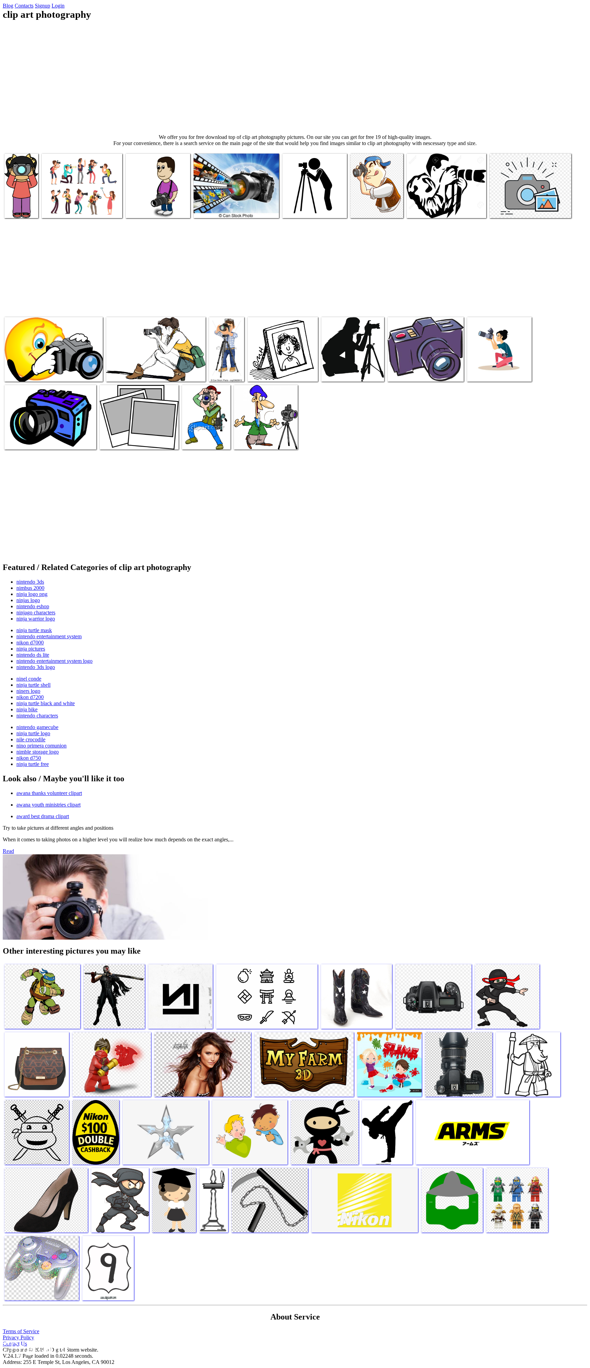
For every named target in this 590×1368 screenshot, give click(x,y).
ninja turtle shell (33, 685)
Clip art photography (63, 208)
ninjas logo (28, 600)
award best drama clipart (42, 816)
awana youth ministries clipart (48, 805)
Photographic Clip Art (270, 372)
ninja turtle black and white (45, 703)
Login (58, 6)
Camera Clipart (21, 440)
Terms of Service (21, 1331)
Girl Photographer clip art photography (19, 200)
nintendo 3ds (30, 582)
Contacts (24, 6)
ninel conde (28, 679)
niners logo (28, 691)
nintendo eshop (32, 606)
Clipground (34, 1347)
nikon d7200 (30, 697)
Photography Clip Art (122, 440)
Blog (8, 6)
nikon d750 (28, 758)
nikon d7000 (30, 642)
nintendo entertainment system (49, 636)
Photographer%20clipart (431, 208)
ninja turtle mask (34, 630)
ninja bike (27, 709)
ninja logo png (31, 594)
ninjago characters (35, 612)
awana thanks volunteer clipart (49, 793)
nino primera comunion (41, 746)
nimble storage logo (37, 752)
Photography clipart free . (31, 372)
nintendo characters (37, 715)
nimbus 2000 (30, 588)
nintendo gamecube (37, 727)
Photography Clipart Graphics (137, 372)
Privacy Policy (18, 1337)
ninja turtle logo (33, 733)
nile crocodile (30, 739)
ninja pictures (30, 649)
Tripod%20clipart (301, 208)
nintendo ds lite (32, 655)
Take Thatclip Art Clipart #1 (201, 437)
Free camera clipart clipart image (421, 372)
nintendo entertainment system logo (54, 661)
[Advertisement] (295, 77)
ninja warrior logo (35, 619)
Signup (42, 6)
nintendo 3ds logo (35, 667)
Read (8, 851)
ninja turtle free (32, 764)
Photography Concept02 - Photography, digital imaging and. (233, 206)
